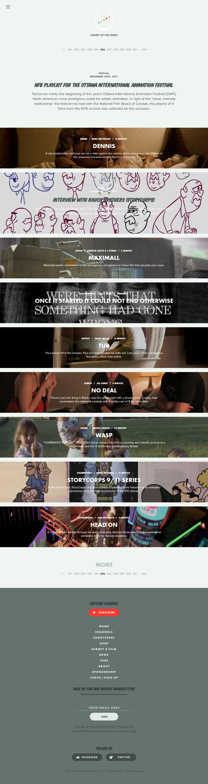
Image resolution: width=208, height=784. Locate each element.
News (104, 655)
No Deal (104, 390)
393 (83, 49)
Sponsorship (104, 672)
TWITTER (123, 757)
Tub (104, 345)
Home (104, 626)
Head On (104, 525)
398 (115, 49)
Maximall (104, 258)
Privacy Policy (91, 731)
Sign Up (111, 677)
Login (95, 677)
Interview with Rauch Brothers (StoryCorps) (104, 199)
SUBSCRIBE (107, 612)
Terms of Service (117, 731)
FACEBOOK (90, 757)
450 (144, 49)
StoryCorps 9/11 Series (104, 480)
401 (134, 49)
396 (102, 49)
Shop (104, 643)
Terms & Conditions (134, 771)
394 (89, 49)
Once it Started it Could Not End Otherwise (104, 301)
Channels (104, 632)
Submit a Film (104, 649)
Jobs (104, 660)
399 (121, 49)
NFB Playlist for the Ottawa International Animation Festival (104, 84)
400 (128, 49)
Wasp (104, 435)
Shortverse (104, 637)
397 (109, 49)
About (104, 666)
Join (104, 716)
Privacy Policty (114, 771)
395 (96, 49)
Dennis (104, 146)
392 (76, 49)
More (104, 565)
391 (70, 49)
